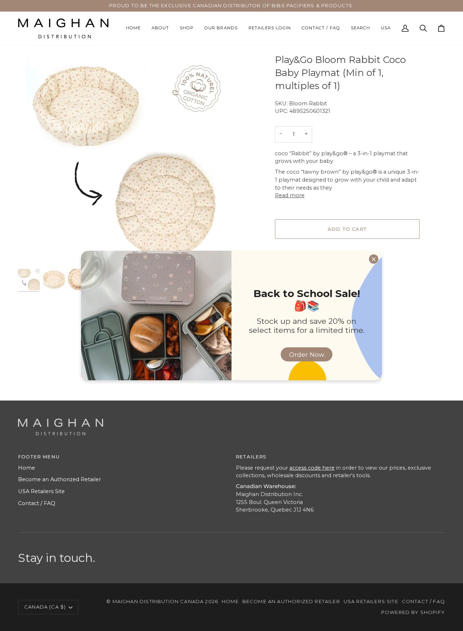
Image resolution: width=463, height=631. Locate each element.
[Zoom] (31, 253)
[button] (186, 28)
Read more (290, 195)
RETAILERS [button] (251, 457)
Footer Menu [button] (39, 457)
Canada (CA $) (45, 607)
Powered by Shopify (413, 612)
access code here (312, 468)
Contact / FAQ (36, 503)
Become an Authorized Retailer (59, 479)
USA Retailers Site (41, 491)
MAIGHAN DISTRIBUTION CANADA (158, 601)
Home (26, 468)
